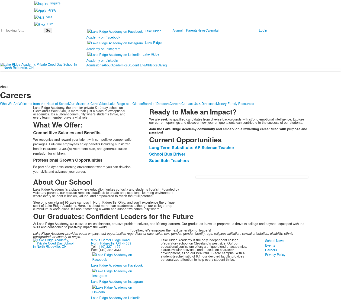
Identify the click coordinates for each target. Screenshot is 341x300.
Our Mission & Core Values (88, 103)
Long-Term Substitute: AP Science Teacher (191, 147)
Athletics (151, 65)
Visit (49, 17)
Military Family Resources (235, 103)
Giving (162, 65)
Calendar (212, 30)
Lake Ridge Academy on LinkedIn (116, 297)
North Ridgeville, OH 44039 (111, 243)
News (201, 30)
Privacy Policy (275, 254)
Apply (52, 10)
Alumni (178, 30)
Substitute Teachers (169, 160)
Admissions (94, 65)
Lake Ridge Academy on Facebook (117, 265)
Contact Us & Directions (198, 103)
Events (270, 245)
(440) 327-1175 (108, 246)
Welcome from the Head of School (44, 103)
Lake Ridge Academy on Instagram (117, 281)
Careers (175, 103)
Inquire (55, 3)
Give (50, 24)
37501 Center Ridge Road (110, 240)
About (107, 65)
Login (263, 30)
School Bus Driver (167, 154)
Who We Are (9, 103)
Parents (191, 30)
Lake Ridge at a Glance (125, 103)
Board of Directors (156, 103)
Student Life (136, 65)
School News (274, 240)
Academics (120, 65)
